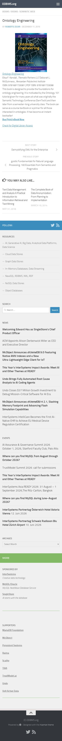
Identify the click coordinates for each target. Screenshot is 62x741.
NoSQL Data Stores (14, 283)
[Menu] (58, 4)
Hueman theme (47, 725)
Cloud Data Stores (14, 254)
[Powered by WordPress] (20, 725)
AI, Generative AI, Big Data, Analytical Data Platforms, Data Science (29, 245)
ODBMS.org (9, 4)
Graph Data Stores (14, 261)
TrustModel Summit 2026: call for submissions (29, 467)
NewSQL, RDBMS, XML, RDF (19, 276)
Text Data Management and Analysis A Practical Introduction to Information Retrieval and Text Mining (15, 196)
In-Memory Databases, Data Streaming (24, 268)
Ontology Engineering (13, 73)
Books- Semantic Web (23, 11)
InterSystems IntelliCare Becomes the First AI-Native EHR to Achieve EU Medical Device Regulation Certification (28, 420)
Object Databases (14, 290)
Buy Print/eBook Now (13, 119)
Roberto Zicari (12, 26)
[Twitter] (53, 225)
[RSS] (58, 225)
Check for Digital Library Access (17, 125)
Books (5, 11)
